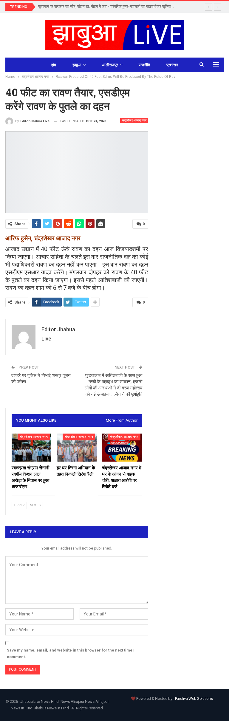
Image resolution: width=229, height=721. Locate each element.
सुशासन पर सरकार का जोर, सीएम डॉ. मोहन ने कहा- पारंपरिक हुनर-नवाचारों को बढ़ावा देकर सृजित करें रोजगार (112, 6)
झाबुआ (76, 65)
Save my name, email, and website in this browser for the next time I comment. (70, 653)
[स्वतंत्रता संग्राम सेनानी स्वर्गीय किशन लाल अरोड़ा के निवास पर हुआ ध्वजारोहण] (32, 448)
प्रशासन (172, 65)
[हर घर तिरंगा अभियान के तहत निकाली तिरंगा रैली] (77, 448)
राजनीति (144, 65)
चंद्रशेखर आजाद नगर (134, 120)
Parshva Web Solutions (194, 698)
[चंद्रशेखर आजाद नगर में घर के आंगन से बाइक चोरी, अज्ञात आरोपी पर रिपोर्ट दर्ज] (122, 448)
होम (53, 65)
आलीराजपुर (110, 65)
